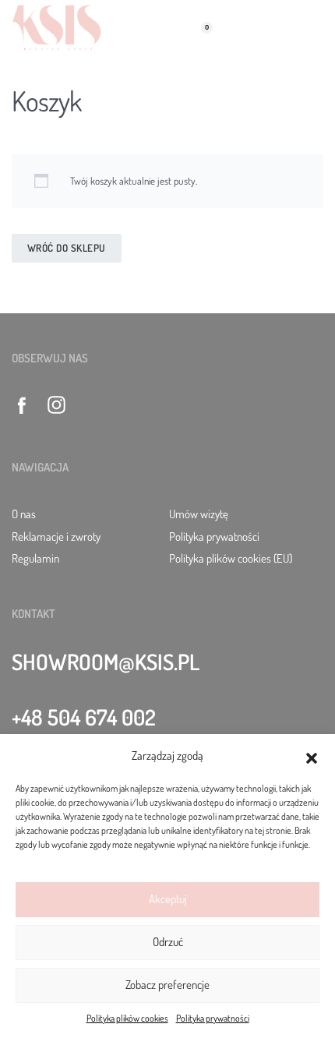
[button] (311, 756)
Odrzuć (168, 941)
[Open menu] (314, 27)
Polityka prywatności (212, 1018)
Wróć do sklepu (66, 248)
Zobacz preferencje (167, 984)
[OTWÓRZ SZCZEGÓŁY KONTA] (133, 27)
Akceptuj (168, 898)
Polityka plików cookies (127, 1018)
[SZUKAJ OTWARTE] (165, 27)
